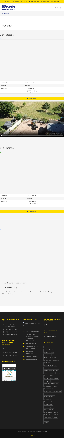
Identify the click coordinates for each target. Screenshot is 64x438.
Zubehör (46, 422)
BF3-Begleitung (47, 362)
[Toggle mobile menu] (61, 8)
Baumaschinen (52, 357)
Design (46, 431)
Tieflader (55, 417)
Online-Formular (54, 383)
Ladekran (46, 375)
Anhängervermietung (49, 352)
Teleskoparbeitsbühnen (54, 414)
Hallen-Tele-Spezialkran (49, 373)
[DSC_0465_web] (32, 38)
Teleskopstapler (47, 417)
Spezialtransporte (48, 412)
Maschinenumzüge (54, 378)
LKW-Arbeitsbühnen (54, 375)
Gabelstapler (47, 367)
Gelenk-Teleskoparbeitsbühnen (51, 370)
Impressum (33, 431)
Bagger (45, 357)
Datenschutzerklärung (40, 431)
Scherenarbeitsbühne (49, 396)
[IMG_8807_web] (32, 152)
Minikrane (46, 383)
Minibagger (46, 381)
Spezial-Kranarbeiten (48, 409)
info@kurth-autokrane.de (11, 334)
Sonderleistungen (48, 407)
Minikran (53, 381)
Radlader (55, 386)
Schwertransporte (48, 404)
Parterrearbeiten (47, 386)
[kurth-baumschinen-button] (25, 229)
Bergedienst (56, 360)
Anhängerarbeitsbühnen (49, 349)
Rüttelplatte (46, 394)
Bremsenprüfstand (48, 365)
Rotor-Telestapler (57, 391)
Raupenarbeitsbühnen (49, 388)
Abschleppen (47, 347)
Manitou (46, 378)
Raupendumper (47, 391)
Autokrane (55, 355)
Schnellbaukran (47, 399)
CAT (55, 365)
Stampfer (56, 412)
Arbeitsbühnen (47, 355)
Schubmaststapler (48, 401)
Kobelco (58, 373)
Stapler (45, 414)
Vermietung (46, 420)
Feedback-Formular (50, 336)
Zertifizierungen (55, 420)
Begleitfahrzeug (47, 360)
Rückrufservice (49, 324)
